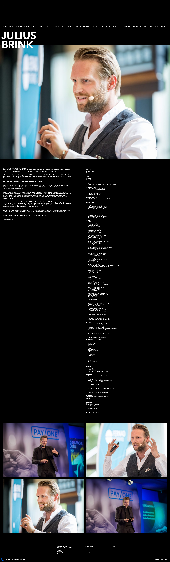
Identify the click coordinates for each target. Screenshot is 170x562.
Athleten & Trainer (89, 546)
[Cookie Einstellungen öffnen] (3, 560)
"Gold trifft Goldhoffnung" (92, 405)
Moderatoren (88, 551)
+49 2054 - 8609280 (63, 552)
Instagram (115, 547)
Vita (87, 403)
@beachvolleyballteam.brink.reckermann (94, 396)
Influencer (87, 548)
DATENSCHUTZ (164, 559)
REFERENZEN (33, 6)
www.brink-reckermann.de (91, 400)
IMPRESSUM (157, 559)
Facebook (115, 546)
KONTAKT (42, 6)
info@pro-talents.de (64, 553)
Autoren (86, 547)
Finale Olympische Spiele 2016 (92, 404)
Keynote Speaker (88, 552)
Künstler (86, 550)
